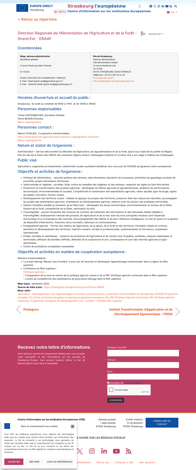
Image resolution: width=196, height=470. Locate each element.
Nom (109, 371)
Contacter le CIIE (124, 462)
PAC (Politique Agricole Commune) (129, 297)
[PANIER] (139, 6)
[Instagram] (159, 6)
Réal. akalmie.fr (147, 462)
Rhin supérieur (114, 300)
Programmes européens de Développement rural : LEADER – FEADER (68, 300)
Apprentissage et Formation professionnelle (80, 294)
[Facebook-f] (151, 6)
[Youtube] (167, 6)
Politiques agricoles (34, 271)
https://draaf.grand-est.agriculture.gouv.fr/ (113, 81)
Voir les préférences (59, 461)
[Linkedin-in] (163, 6)
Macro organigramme (29, 122)
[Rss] (171, 6)
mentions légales (133, 382)
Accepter (14, 461)
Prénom (111, 360)
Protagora (31, 309)
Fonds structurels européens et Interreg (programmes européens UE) (71, 297)
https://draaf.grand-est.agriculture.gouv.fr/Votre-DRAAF (74, 287)
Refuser (34, 461)
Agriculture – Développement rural (36, 294)
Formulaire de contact (103, 78)
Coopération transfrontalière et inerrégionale (129, 294)
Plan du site (102, 462)
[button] (72, 426)
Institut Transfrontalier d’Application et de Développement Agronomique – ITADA (138, 312)
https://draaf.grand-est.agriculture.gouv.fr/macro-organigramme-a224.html (58, 136)
